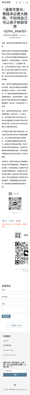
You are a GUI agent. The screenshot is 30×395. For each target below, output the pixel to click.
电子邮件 (5, 297)
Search (6, 341)
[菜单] (27, 2)
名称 (3, 290)
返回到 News (16, 325)
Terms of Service (9, 355)
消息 (3, 304)
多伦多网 (6, 2)
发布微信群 (7, 345)
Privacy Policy (8, 350)
